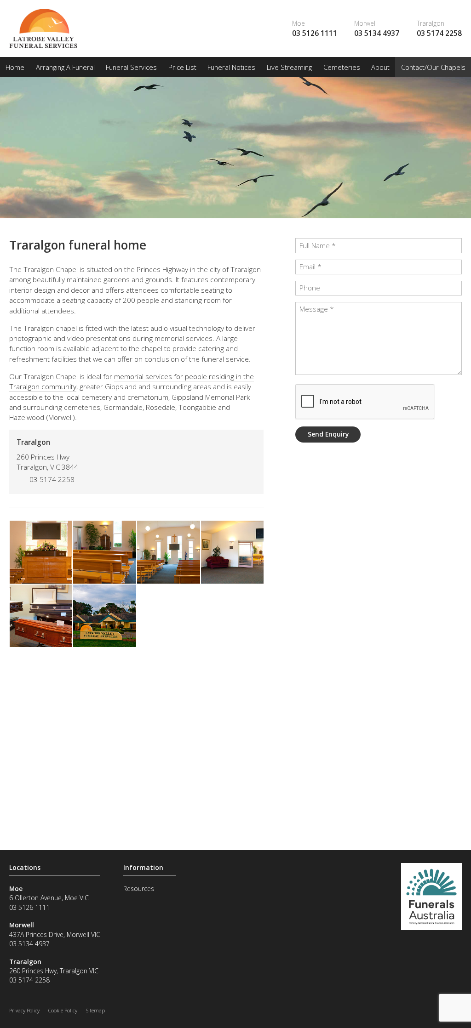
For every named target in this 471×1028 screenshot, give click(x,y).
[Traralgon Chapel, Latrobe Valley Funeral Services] (41, 552)
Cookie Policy (62, 1010)
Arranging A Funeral (65, 67)
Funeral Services (131, 67)
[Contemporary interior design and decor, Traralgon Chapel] (104, 552)
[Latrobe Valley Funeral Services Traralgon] (104, 616)
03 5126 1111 (314, 33)
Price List (182, 67)
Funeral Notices (231, 67)
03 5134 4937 (376, 33)
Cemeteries (341, 67)
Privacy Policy (24, 1010)
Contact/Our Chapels (433, 67)
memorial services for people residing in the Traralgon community (131, 381)
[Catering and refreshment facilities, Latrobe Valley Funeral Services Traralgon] (232, 552)
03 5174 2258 (439, 33)
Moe (298, 23)
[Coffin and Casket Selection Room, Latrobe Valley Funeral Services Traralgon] (41, 616)
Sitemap (95, 1010)
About (380, 67)
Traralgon (430, 23)
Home (15, 67)
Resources (138, 888)
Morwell (365, 23)
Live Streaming (289, 67)
